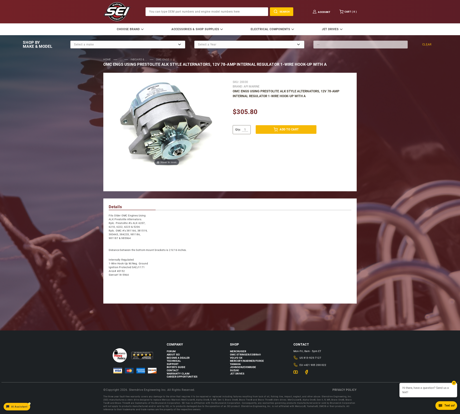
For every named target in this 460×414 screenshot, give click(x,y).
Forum (171, 351)
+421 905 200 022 (315, 365)
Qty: (238, 129)
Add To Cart (289, 129)
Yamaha (235, 364)
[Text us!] (446, 406)
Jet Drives (237, 373)
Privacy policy (344, 390)
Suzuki (234, 370)
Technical (174, 361)
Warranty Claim (178, 373)
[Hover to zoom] (166, 123)
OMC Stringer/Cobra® (245, 354)
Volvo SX (236, 358)
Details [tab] (115, 207)
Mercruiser (238, 351)
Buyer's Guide (176, 367)
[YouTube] (297, 373)
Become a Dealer (178, 358)
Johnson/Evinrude (243, 367)
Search (285, 11)
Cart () (350, 11)
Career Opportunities (182, 376)
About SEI (173, 354)
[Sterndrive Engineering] (116, 11)
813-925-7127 (312, 357)
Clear (427, 44)
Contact (173, 370)
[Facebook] (308, 373)
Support (173, 364)
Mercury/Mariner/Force (247, 361)
